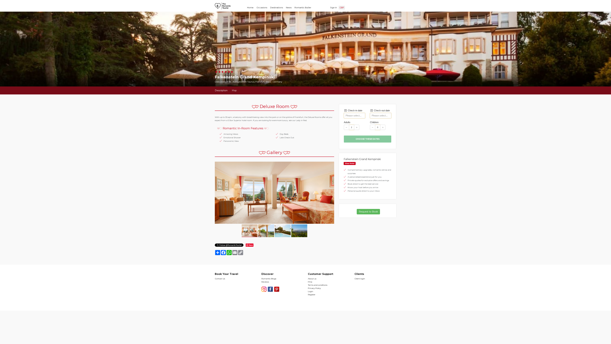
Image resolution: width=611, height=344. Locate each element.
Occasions (261, 7)
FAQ (310, 282)
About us (312, 278)
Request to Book (368, 211)
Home (250, 7)
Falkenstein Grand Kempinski (362, 159)
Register (311, 294)
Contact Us (220, 278)
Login (310, 291)
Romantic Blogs (268, 278)
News (288, 7)
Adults (347, 122)
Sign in (333, 7)
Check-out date (381, 110)
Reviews (265, 282)
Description (221, 90)
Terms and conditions (317, 285)
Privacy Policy (314, 288)
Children (374, 122)
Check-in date (354, 110)
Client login (360, 278)
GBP (342, 7)
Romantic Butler (303, 7)
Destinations (276, 7)
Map (234, 90)
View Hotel (349, 163)
